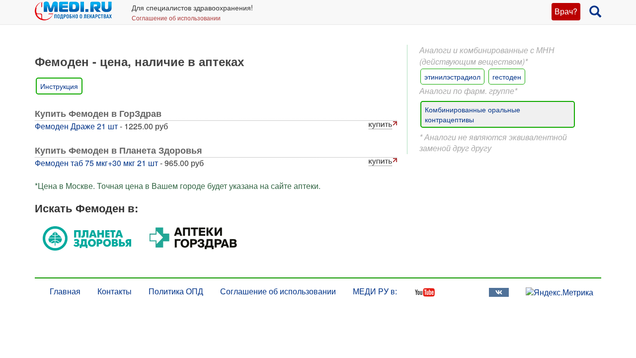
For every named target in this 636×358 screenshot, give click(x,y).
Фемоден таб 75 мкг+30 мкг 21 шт (96, 163)
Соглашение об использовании (176, 17)
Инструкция (59, 86)
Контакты (114, 291)
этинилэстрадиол (452, 77)
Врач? (566, 11)
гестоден (506, 77)
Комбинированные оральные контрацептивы (472, 114)
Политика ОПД (176, 291)
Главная (65, 291)
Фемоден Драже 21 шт (76, 126)
